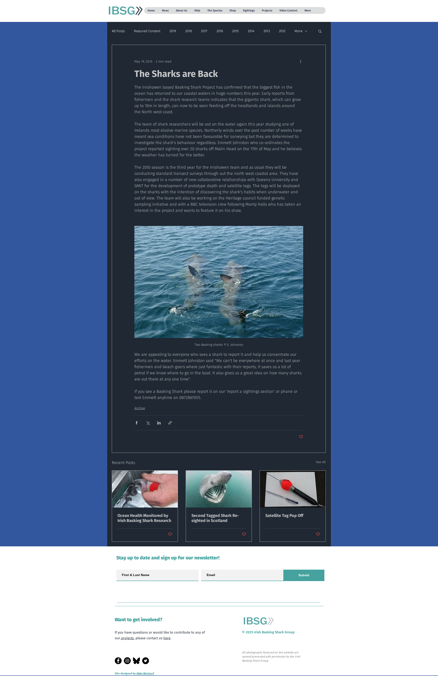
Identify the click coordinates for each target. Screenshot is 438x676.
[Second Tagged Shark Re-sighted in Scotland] (219, 489)
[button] (165, 10)
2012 (282, 31)
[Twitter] (145, 660)
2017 (204, 31)
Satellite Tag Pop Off (284, 515)
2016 (219, 31)
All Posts (118, 31)
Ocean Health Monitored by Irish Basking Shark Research (144, 518)
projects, (127, 638)
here (166, 638)
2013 (266, 31)
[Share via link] (170, 423)
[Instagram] (127, 660)
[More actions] (300, 61)
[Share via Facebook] (136, 423)
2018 (188, 31)
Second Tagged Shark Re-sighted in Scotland (215, 518)
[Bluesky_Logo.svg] (136, 660)
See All (321, 462)
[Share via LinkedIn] (159, 423)
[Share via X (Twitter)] (148, 423)
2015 (235, 31)
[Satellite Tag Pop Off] (293, 489)
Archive (139, 408)
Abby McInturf (145, 673)
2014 (251, 31)
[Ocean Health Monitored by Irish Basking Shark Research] (145, 489)
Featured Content (147, 31)
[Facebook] (118, 660)
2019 (172, 31)
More (298, 31)
